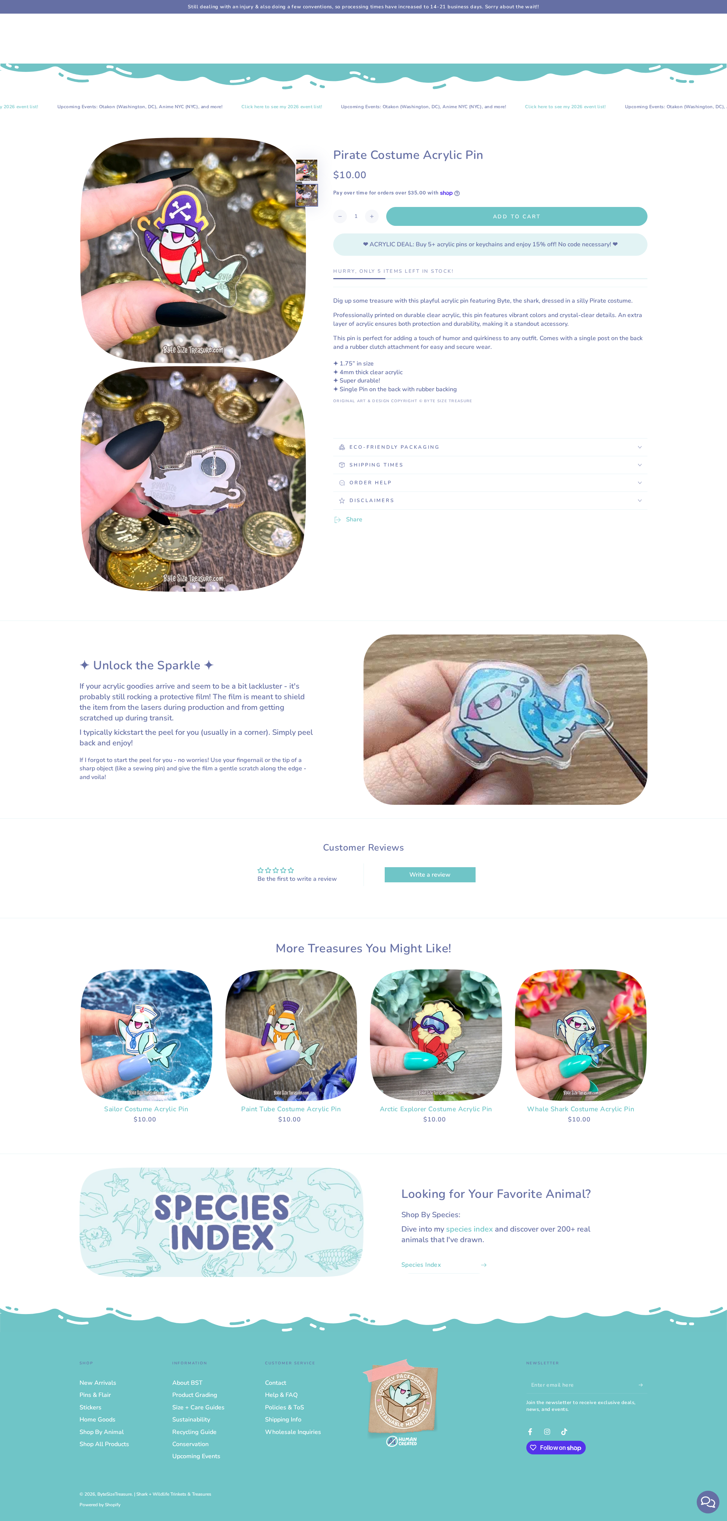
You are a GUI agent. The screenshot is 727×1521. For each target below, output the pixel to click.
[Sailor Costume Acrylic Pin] (146, 1035)
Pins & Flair (95, 1395)
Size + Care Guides (198, 1407)
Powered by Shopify (100, 1505)
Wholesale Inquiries (293, 1432)
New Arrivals (98, 1383)
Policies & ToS (284, 1407)
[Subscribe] (643, 1384)
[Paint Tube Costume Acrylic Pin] (291, 1035)
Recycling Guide (194, 1432)
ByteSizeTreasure (114, 1494)
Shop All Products (104, 1444)
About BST (187, 1383)
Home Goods (97, 1419)
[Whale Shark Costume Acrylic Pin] (581, 1035)
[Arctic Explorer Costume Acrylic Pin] (436, 1035)
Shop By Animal (102, 1432)
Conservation (190, 1444)
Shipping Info (283, 1419)
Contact (275, 1383)
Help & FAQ (281, 1395)
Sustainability (191, 1419)
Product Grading (194, 1395)
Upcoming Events (196, 1456)
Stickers (90, 1407)
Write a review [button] (430, 875)
